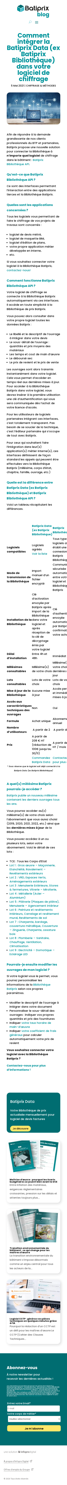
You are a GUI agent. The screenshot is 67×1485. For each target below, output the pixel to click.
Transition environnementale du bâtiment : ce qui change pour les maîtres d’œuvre (30, 1250)
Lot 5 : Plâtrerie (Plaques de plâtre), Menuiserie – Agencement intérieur (34, 904)
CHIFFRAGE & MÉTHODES (41, 85)
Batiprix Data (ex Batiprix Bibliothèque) (42, 530)
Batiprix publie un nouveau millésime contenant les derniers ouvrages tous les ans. (33, 799)
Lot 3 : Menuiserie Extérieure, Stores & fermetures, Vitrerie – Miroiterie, (34, 887)
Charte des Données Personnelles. (30, 1396)
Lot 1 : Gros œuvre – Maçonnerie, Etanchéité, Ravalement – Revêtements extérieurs (32, 869)
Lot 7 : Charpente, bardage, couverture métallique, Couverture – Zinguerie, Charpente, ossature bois (34, 928)
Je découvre (20, 1128)
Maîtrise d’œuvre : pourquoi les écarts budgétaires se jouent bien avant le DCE (33, 1180)
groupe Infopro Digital (23, 1391)
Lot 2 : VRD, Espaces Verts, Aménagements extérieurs (28, 879)
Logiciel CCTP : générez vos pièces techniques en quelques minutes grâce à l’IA (33, 1321)
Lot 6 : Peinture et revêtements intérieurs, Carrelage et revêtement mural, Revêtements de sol (34, 914)
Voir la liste (39, 554)
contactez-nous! (19, 270)
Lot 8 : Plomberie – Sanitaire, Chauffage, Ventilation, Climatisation (29, 942)
